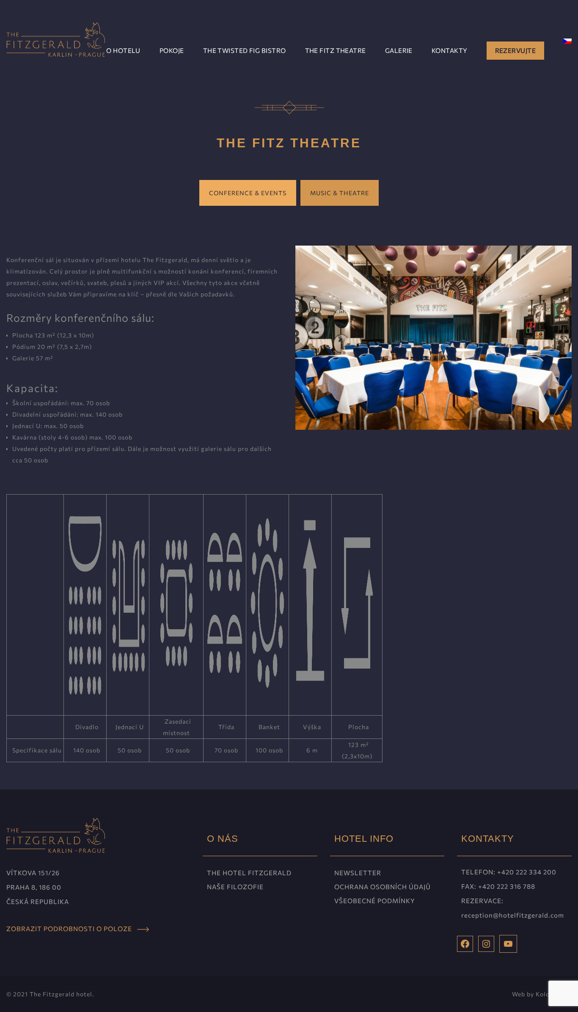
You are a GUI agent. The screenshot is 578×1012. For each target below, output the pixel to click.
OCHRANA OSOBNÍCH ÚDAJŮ (382, 886)
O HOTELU (123, 50)
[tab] (247, 193)
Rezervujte (515, 50)
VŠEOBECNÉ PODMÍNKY (374, 900)
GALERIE (399, 50)
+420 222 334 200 (526, 872)
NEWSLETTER (357, 873)
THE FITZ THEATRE (335, 50)
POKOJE (172, 50)
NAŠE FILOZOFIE (235, 886)
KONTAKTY (450, 50)
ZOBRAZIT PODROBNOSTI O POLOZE (71, 928)
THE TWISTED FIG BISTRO (244, 50)
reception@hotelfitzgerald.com (512, 915)
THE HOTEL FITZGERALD (249, 873)
